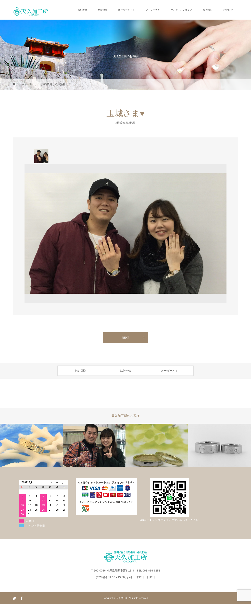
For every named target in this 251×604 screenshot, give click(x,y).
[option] (41, 156)
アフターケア (153, 9)
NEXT (125, 337)
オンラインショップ (181, 9)
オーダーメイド (126, 9)
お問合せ (228, 9)
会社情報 (207, 9)
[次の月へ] (64, 482)
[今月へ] (57, 482)
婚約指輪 (82, 9)
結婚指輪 (102, 9)
